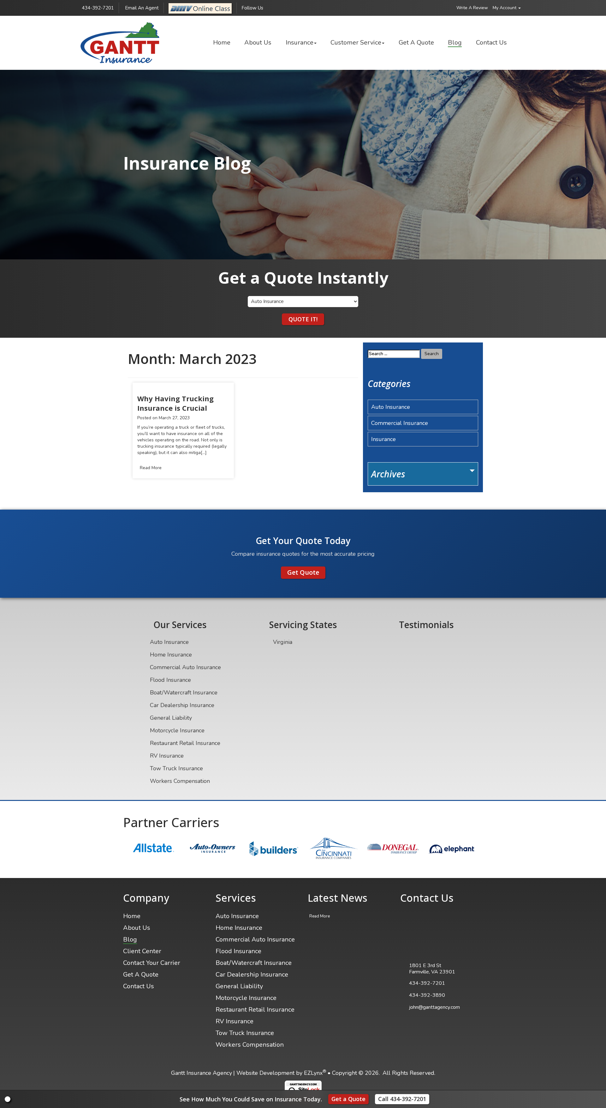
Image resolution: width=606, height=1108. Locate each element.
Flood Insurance (170, 680)
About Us (257, 42)
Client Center (142, 951)
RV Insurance (167, 756)
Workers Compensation (180, 781)
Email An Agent (141, 8)
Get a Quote (348, 1099)
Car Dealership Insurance (182, 705)
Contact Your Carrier (151, 963)
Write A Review (472, 8)
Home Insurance (171, 654)
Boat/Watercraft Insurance (183, 692)
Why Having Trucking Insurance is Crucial (175, 403)
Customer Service (355, 42)
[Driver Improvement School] (200, 8)
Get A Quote (416, 42)
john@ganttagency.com (434, 1007)
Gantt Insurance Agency (201, 1073)
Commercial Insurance (399, 423)
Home (221, 42)
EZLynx (313, 1073)
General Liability (171, 718)
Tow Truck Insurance (176, 768)
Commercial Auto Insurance (185, 667)
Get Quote (303, 572)
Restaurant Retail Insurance (185, 743)
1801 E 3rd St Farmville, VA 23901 (432, 968)
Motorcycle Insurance (177, 730)
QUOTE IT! (303, 319)
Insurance (299, 42)
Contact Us (491, 42)
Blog (455, 42)
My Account (505, 8)
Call (402, 1099)
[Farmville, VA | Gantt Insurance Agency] (119, 43)
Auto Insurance (390, 407)
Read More (151, 468)
